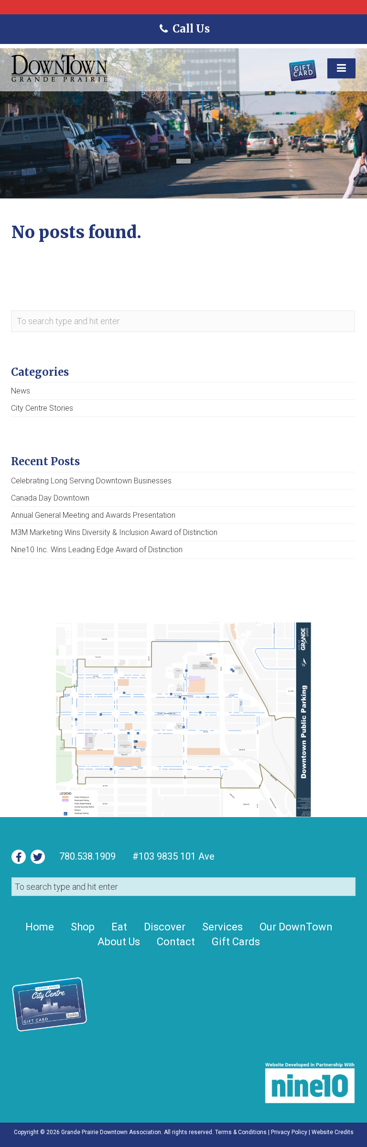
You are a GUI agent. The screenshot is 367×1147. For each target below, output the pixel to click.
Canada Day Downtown (50, 497)
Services (222, 927)
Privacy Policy (289, 1132)
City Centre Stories (42, 408)
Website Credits (333, 1132)
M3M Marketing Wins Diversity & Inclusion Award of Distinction (114, 532)
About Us (118, 942)
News (20, 390)
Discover (164, 927)
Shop (83, 927)
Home (39, 927)
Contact (176, 942)
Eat (119, 927)
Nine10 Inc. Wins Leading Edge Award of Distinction (97, 549)
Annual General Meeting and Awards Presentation (93, 515)
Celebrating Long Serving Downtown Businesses (91, 480)
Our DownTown (296, 927)
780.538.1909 (87, 856)
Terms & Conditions (241, 1132)
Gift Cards (236, 942)
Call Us (190, 28)
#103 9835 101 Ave (172, 856)
